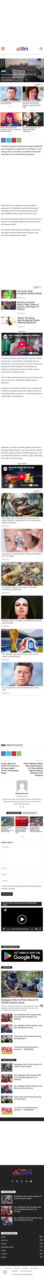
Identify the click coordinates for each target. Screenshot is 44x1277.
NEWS (3, 1237)
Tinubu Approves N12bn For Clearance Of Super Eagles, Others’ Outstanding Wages (10, 768)
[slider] (20, 929)
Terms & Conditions (26, 1271)
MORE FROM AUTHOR (29, 813)
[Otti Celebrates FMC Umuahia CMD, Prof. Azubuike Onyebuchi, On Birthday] (6, 1018)
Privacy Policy (34, 1268)
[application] (22, 919)
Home (2, 54)
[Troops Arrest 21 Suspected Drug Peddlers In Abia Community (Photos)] (36, 821)
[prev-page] (21, 836)
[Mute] (36, 929)
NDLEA (20, 745)
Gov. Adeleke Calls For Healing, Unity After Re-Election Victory (28, 1026)
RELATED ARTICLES (14, 813)
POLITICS (4, 1240)
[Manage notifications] (5, 1272)
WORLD (3, 1257)
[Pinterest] (14, 140)
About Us (8, 1268)
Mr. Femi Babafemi (12, 745)
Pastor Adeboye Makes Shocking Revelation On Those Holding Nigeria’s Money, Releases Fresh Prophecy (33, 769)
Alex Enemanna (8, 80)
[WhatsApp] (19, 140)
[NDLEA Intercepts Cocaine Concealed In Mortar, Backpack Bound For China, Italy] (22, 821)
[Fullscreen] (40, 929)
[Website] (27, 1181)
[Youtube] (31, 1181)
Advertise (25, 1268)
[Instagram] (17, 1181)
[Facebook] (3, 140)
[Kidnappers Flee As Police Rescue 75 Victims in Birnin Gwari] (22, 984)
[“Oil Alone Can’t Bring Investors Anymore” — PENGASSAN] (6, 1050)
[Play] (4, 929)
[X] (8, 140)
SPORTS (4, 1254)
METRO (3, 1244)
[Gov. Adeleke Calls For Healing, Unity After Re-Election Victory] (6, 1028)
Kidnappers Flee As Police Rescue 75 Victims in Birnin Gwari (19, 1001)
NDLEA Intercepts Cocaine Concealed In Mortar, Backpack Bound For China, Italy (21, 830)
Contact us (17, 1268)
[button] (22, 919)
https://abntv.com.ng (22, 796)
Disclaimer (15, 1271)
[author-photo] (22, 785)
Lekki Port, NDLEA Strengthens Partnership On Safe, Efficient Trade (7, 829)
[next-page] (23, 836)
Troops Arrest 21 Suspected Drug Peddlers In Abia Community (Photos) (36, 829)
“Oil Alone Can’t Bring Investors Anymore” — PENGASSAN (26, 1048)
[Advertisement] (22, 23)
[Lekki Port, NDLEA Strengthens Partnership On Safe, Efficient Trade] (7, 821)
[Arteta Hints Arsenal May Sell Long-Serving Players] (6, 1039)
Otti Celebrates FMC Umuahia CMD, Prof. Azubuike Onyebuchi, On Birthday (27, 1017)
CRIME (8, 54)
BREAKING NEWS (7, 1247)
